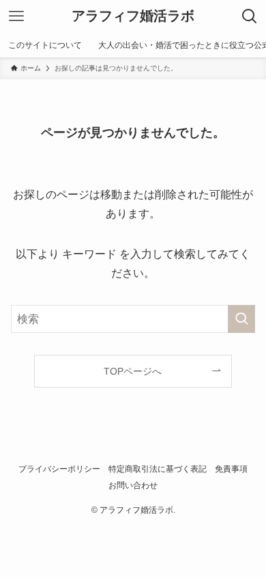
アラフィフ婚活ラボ (133, 16)
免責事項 (231, 468)
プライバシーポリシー (59, 468)
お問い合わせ (133, 485)
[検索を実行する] (241, 319)
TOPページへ (133, 371)
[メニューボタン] (16, 16)
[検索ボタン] (249, 16)
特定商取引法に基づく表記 (157, 468)
